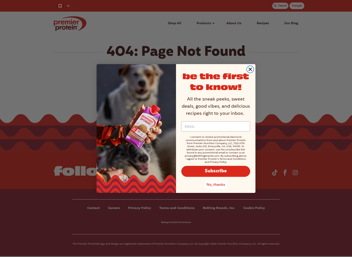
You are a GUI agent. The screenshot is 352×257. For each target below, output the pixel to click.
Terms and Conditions (232, 159)
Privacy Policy (218, 162)
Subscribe (216, 171)
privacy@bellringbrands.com (202, 156)
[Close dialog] (250, 69)
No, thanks (216, 185)
